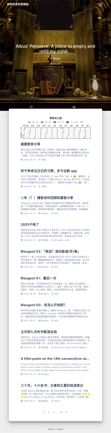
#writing (45, 374)
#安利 (43, 186)
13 (61, 412)
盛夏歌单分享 (30, 144)
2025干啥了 (30, 225)
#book (57, 347)
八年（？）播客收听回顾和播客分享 (47, 198)
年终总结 (44, 240)
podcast (44, 213)
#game (82, 347)
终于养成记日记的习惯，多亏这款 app (49, 171)
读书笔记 (44, 401)
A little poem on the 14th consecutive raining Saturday (65, 359)
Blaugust (44, 267)
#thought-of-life (61, 240)
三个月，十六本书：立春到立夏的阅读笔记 (52, 385)
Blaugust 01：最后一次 (38, 278)
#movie (74, 347)
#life (56, 213)
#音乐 (43, 160)
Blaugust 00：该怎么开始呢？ (44, 305)
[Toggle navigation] (100, 4)
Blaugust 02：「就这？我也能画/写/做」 (51, 251)
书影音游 (44, 347)
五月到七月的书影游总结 (39, 332)
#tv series (65, 347)
